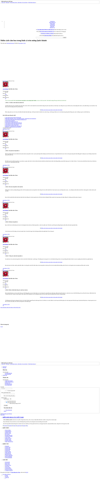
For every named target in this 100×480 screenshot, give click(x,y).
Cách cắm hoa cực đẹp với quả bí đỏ (11, 124)
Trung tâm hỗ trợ (8, 431)
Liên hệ (6, 475)
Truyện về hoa (7, 467)
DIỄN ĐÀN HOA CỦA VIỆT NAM (13, 417)
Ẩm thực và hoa (8, 439)
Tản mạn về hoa (8, 465)
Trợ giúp (6, 476)
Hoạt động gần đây (8, 383)
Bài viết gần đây (8, 374)
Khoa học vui (52, 27)
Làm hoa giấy (7, 448)
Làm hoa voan (7, 447)
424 (5, 94)
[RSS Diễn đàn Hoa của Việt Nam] (27, 425)
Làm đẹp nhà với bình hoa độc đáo (11, 121)
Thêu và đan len (8, 452)
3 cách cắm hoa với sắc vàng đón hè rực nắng (13, 123)
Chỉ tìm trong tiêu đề (11, 390)
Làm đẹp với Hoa (8, 440)
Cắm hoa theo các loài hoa (10, 120)
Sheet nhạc (52, 26)
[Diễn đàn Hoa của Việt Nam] (6, 413)
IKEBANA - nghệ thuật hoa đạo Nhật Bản (13, 126)
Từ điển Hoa (52, 21)
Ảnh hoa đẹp (7, 462)
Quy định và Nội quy (7, 474)
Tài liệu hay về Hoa (8, 436)
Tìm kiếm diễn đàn (8, 373)
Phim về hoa (7, 464)
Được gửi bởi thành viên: (6, 392)
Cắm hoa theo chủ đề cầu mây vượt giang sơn (13, 125)
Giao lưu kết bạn (8, 468)
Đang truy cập (7, 382)
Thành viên (5, 375)
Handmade (7, 446)
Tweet (1, 326)
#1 (3, 130)
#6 (3, 305)
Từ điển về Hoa (8, 432)
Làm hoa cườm (8, 451)
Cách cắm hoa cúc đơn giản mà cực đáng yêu (13, 122)
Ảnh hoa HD (52, 25)
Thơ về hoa (7, 466)
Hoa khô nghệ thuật (8, 435)
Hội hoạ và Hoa (8, 433)
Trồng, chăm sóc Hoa (9, 441)
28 (5, 98)
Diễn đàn (4, 367)
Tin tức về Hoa (8, 430)
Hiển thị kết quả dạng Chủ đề (14, 403)
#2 (3, 166)
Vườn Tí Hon (52, 23)
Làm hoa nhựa (7, 449)
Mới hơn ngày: (4, 397)
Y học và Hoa (7, 437)
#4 (3, 235)
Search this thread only (11, 401)
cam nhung (21, 43)
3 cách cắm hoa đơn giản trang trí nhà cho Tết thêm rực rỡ (15, 119)
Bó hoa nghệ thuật (8, 456)
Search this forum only (11, 402)
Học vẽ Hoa (7, 434)
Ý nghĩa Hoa (52, 24)
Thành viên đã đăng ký (9, 381)
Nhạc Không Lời (52, 22)
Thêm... (5, 411)
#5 (3, 269)
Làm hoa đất (7, 450)
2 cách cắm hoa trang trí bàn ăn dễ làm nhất (13, 117)
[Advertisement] (50, 12)
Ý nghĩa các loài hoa (9, 470)
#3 (3, 201)
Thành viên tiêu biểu (9, 380)
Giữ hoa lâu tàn (8, 453)
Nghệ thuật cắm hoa (10, 43)
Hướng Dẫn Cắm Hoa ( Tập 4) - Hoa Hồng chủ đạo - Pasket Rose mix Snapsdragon (20, 118)
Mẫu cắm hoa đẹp (8, 454)
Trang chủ (4, 366)
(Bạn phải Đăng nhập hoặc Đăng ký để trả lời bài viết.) (10, 307)
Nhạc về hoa (7, 463)
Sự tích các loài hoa (8, 469)
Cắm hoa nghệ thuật (8, 455)
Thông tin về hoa (8, 438)
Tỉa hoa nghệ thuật (8, 457)
